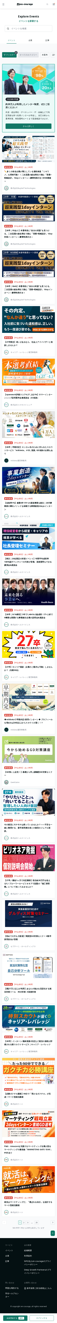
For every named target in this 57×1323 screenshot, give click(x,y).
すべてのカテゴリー (28, 54)
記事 (47, 40)
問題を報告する (12, 1288)
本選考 (45, 54)
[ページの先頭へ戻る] (53, 1233)
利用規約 (28, 1255)
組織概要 (28, 1250)
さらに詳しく (28, 126)
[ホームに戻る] (25, 5)
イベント (11, 40)
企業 (30, 40)
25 (37, 1222)
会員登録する (15, 1318)
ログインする (41, 1318)
